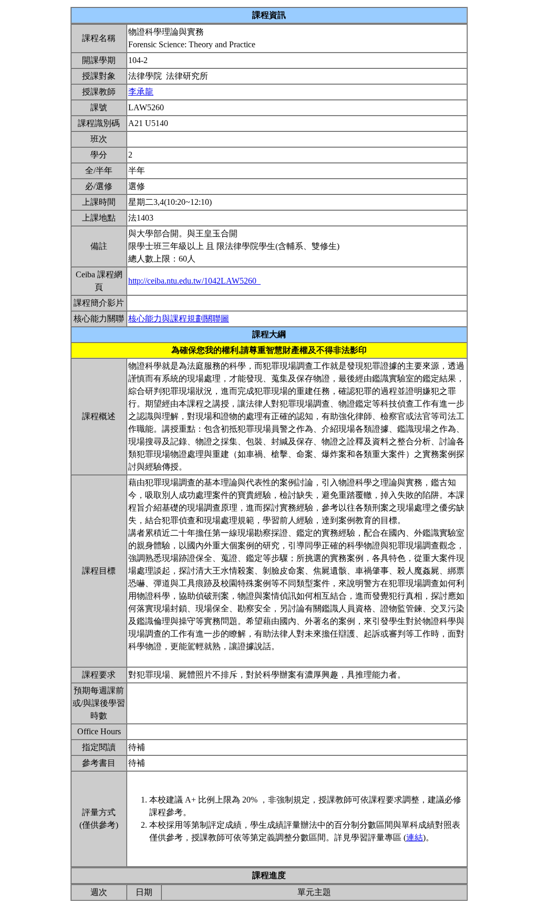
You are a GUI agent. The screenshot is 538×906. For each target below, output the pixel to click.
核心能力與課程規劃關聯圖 (178, 318)
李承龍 (140, 91)
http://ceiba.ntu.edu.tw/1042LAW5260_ (194, 280)
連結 (414, 837)
